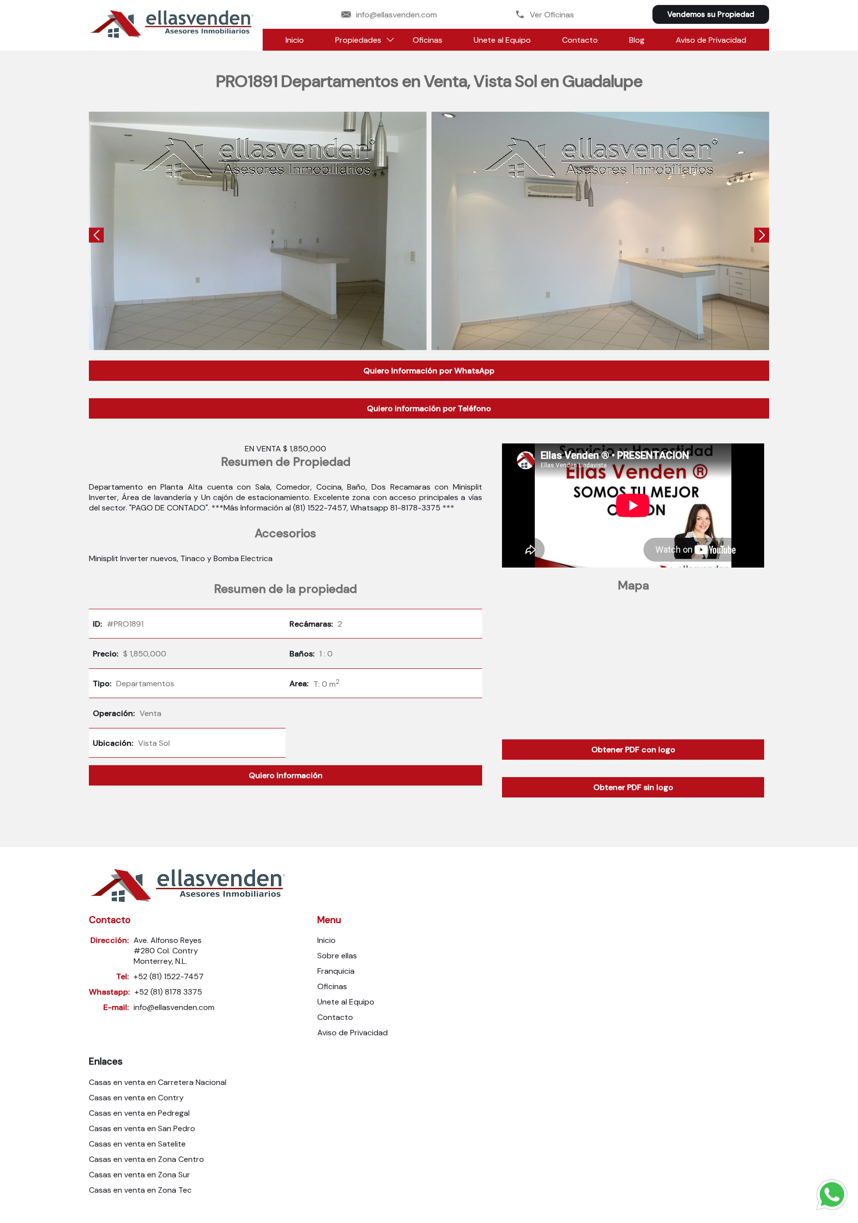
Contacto (580, 40)
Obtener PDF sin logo (633, 787)
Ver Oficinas (552, 14)
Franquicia (336, 971)
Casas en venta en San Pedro (142, 1128)
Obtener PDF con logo (633, 749)
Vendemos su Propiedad (710, 14)
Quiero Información (286, 775)
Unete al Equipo (502, 40)
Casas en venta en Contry (136, 1097)
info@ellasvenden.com (396, 14)
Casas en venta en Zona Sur (139, 1174)
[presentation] (96, 236)
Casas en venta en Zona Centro (146, 1159)
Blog (636, 40)
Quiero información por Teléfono (429, 408)
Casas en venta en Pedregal (139, 1113)
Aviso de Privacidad (711, 40)
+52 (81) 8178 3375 (168, 992)
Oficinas (427, 40)
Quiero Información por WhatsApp (429, 370)
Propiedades (358, 40)
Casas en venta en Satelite (137, 1144)
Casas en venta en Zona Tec (140, 1190)
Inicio (295, 40)
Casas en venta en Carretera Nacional (157, 1082)
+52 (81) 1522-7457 (169, 976)
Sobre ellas (337, 955)
